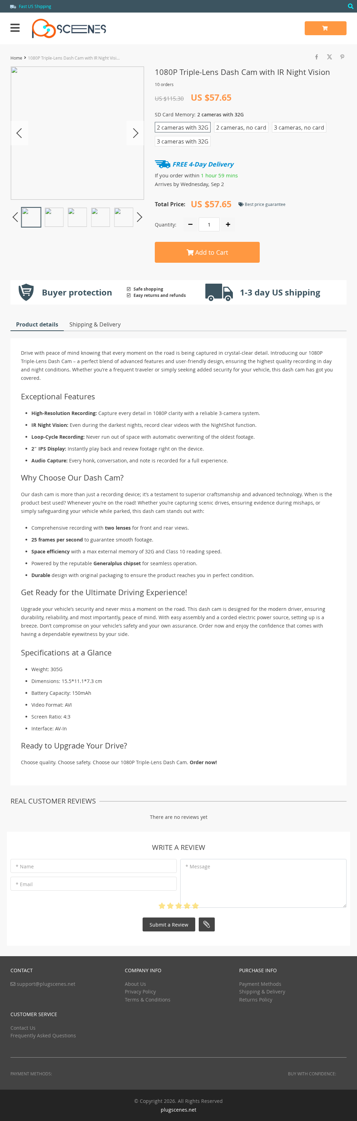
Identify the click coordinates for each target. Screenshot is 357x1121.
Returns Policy (255, 999)
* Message (197, 866)
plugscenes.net (178, 1109)
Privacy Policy (140, 991)
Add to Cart (210, 252)
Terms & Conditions (147, 999)
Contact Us (23, 1027)
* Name (25, 866)
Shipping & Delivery (95, 324)
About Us (135, 984)
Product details (37, 324)
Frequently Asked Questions (43, 1035)
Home (16, 58)
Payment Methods (260, 984)
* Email (24, 884)
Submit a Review (169, 924)
